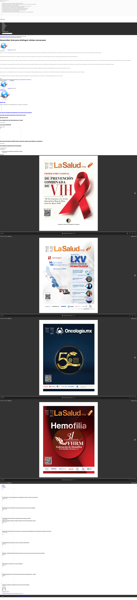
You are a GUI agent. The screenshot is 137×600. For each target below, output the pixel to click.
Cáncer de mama (3, 79)
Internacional (4, 25)
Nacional (3, 24)
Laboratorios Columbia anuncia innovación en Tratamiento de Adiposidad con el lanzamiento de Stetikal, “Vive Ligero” (26, 531)
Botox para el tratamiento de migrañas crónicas (12, 151)
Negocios (3, 26)
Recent (3, 486)
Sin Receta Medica (5, 31)
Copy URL (12, 80)
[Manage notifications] (3, 597)
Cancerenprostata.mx (10, 37)
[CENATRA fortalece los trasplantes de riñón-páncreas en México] (8, 583)
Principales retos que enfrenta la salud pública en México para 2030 (16, 518)
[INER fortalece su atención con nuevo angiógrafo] (8, 562)
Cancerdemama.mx (5, 36)
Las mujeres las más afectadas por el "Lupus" (11, 120)
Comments (4, 487)
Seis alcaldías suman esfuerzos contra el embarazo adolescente (12, 3)
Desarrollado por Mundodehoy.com (24, 596)
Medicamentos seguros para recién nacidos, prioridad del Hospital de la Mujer (15, 8)
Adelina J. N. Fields (5, 591)
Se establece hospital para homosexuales (10, 146)
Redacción (9, 49)
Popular (3, 485)
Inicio (3, 22)
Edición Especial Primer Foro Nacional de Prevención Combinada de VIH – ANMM (16, 6)
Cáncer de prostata (9, 79)
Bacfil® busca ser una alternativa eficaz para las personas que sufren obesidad (18, 507)
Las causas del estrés (5, 124)
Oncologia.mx (18, 37)
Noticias (3, 23)
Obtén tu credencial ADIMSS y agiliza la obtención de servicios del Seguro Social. (19, 520)
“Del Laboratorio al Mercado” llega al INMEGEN (10, 10)
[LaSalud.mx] (2, 19)
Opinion (3, 30)
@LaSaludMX (2, 595)
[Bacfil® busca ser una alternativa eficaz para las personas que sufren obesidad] (8, 506)
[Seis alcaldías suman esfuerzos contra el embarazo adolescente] (8, 541)
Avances (3, 27)
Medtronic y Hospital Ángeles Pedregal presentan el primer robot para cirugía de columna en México (19, 4)
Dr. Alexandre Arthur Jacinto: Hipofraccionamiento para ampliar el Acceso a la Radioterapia (17, 11)
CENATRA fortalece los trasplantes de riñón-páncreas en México (13, 7)
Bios (3, 29)
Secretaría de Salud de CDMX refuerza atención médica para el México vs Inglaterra (21, 141)
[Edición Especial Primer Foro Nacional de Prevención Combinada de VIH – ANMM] (8, 573)
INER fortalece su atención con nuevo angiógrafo (10, 5)
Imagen (3, 28)
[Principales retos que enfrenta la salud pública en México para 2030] (8, 517)
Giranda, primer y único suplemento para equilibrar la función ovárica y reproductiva (20, 497)
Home (1, 36)
